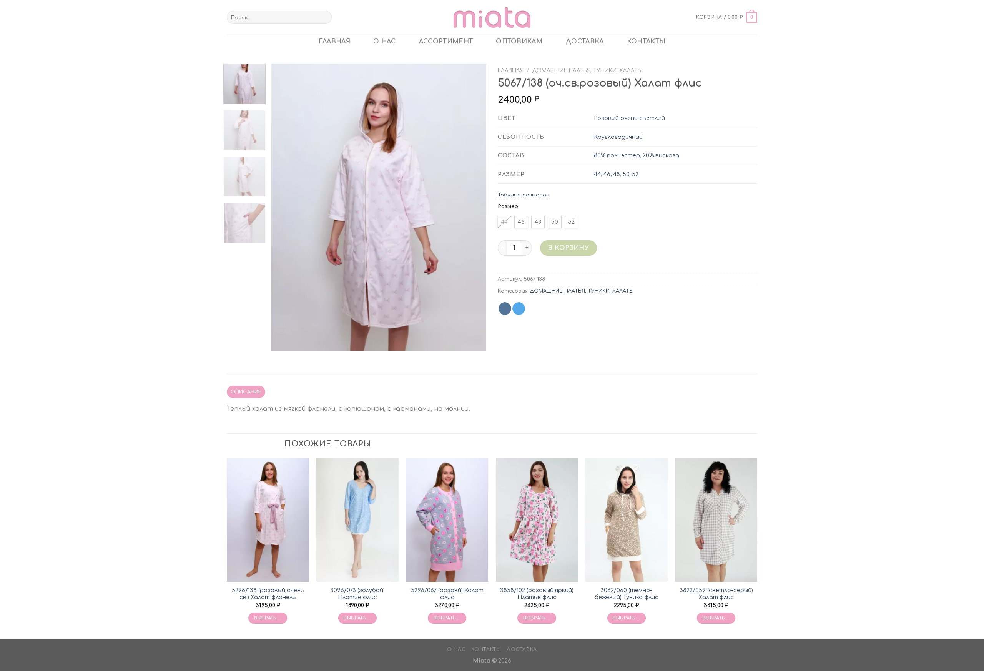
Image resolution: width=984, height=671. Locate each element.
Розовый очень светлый (629, 118)
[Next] (472, 207)
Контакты (646, 41)
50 (626, 174)
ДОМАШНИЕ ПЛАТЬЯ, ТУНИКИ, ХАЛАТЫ (587, 70)
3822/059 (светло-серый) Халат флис (716, 594)
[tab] (246, 392)
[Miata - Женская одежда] (492, 17)
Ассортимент (446, 41)
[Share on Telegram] (518, 308)
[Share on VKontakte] (505, 308)
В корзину (568, 248)
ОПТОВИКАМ (519, 41)
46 (606, 174)
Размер (508, 206)
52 (635, 174)
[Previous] (285, 207)
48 (616, 174)
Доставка (584, 41)
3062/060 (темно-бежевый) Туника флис (626, 594)
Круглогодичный (618, 137)
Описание (246, 392)
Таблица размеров (523, 195)
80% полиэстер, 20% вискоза (636, 155)
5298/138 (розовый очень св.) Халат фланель (268, 594)
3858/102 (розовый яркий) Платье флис (536, 594)
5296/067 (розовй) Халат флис (447, 594)
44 (597, 174)
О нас (384, 41)
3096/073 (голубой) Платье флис (357, 594)
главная (334, 41)
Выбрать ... (267, 618)
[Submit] (324, 17)
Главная (511, 70)
